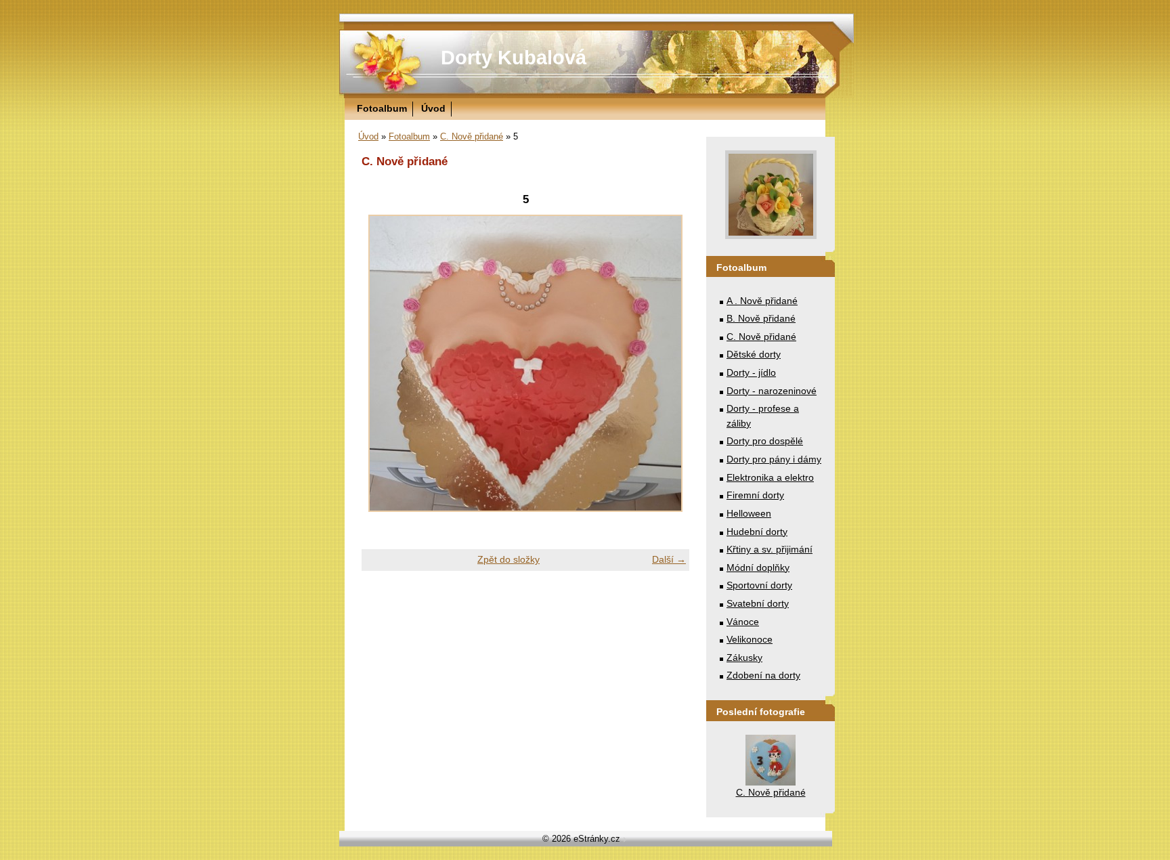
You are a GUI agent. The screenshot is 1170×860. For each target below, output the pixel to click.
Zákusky (744, 657)
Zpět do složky (508, 559)
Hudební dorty (757, 531)
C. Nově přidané (471, 136)
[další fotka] (667, 363)
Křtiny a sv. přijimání (769, 549)
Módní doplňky (758, 567)
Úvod (433, 108)
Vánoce (743, 621)
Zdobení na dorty (763, 675)
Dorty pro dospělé (765, 440)
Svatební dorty (758, 603)
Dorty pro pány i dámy (774, 459)
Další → (669, 559)
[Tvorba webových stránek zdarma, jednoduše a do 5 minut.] (625, 840)
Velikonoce (750, 639)
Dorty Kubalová (513, 57)
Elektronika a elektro (770, 477)
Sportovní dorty (759, 585)
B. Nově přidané (761, 318)
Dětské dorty (754, 354)
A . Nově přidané (762, 300)
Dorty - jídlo (751, 372)
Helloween (749, 513)
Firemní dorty (755, 495)
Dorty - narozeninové (772, 390)
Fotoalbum (382, 108)
